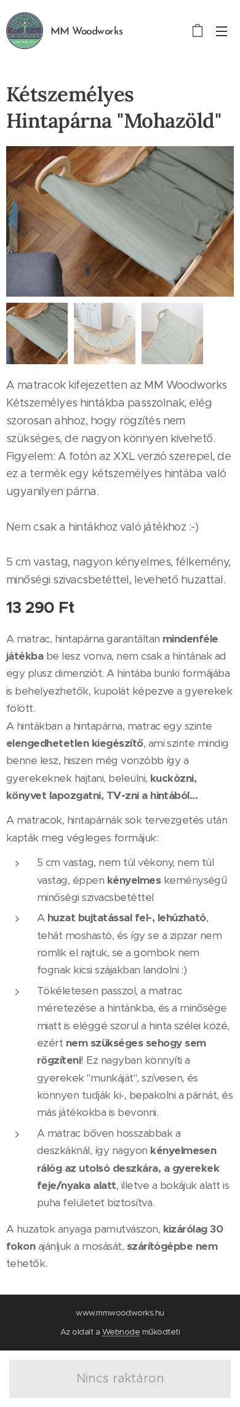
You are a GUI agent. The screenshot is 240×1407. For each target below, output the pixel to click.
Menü (221, 30)
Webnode (121, 1332)
